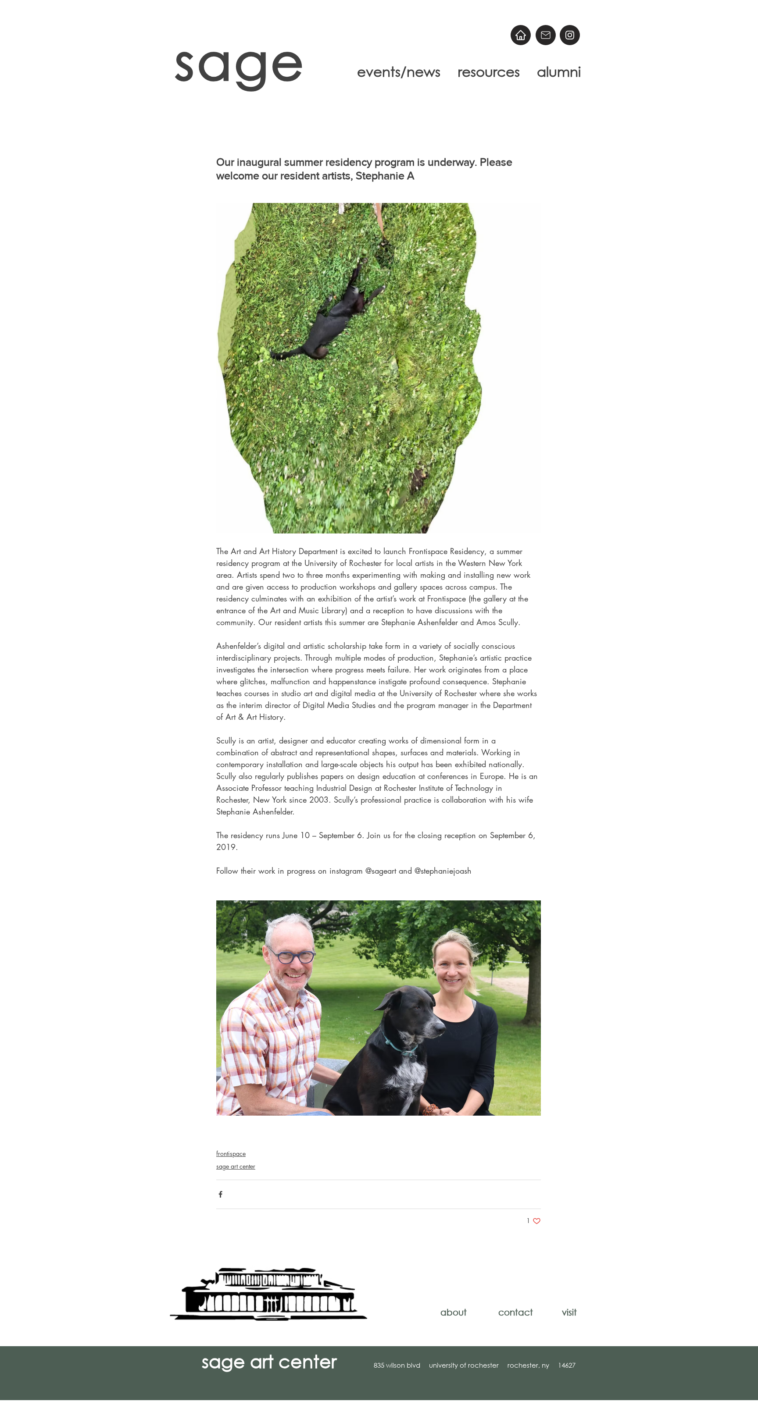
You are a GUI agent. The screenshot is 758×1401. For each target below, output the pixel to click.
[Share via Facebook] (220, 1194)
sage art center (235, 1166)
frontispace (231, 1153)
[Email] (546, 35)
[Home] (521, 35)
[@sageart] (570, 35)
